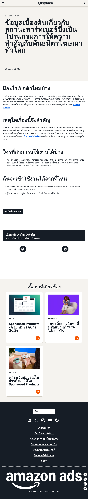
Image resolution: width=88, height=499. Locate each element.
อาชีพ (44, 461)
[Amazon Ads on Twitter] (36, 421)
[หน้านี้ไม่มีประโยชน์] (22, 249)
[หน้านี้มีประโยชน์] (65, 249)
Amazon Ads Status (44, 455)
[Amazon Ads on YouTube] (50, 421)
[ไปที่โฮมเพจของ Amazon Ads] (44, 479)
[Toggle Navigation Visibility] (2, 3)
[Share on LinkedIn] (85, 484)
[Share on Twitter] (85, 479)
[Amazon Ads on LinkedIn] (29, 421)
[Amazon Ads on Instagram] (43, 421)
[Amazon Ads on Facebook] (57, 421)
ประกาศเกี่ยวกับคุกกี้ (44, 449)
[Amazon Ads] (44, 3)
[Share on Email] (85, 488)
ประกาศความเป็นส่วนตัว (44, 438)
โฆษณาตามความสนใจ (44, 444)
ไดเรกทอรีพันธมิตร (33, 136)
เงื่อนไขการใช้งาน (44, 433)
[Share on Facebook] (85, 474)
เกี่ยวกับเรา (44, 427)
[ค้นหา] (85, 3)
